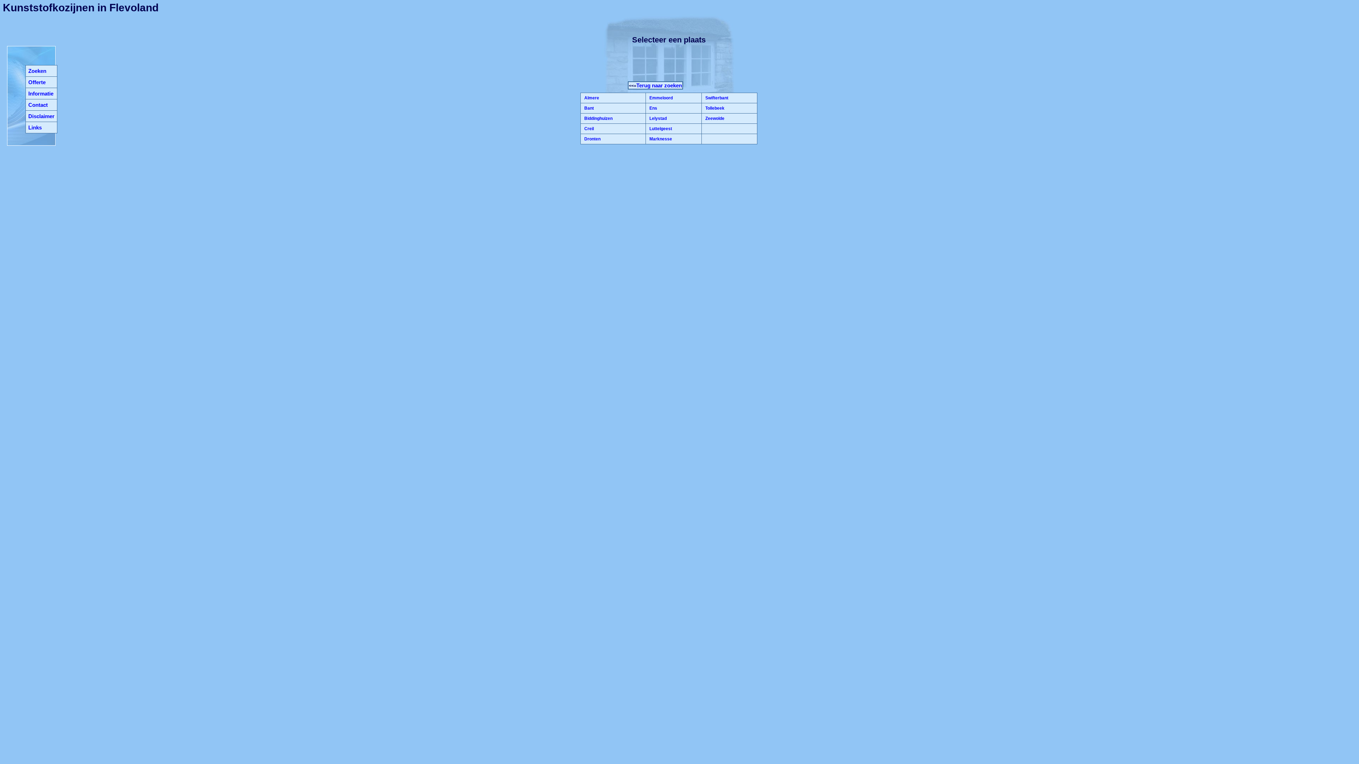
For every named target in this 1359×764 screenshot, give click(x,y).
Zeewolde (714, 118)
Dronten (592, 139)
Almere (591, 98)
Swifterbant (716, 98)
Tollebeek (714, 108)
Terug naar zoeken (659, 85)
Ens (652, 108)
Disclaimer (41, 116)
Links (35, 128)
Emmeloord (660, 98)
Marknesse (660, 139)
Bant (588, 108)
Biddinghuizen (598, 118)
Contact (38, 105)
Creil (588, 128)
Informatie (40, 94)
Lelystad (657, 118)
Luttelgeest (660, 128)
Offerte (37, 82)
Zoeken (37, 71)
